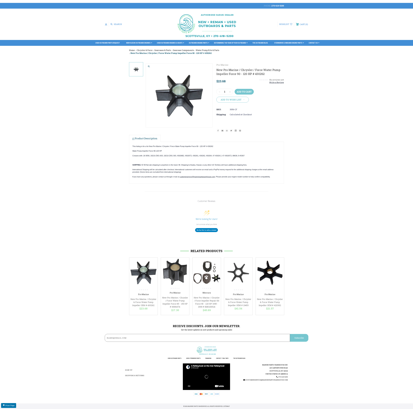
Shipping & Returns (134, 375)
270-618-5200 (277, 5)
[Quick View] (153, 262)
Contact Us (313, 42)
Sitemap (227, 406)
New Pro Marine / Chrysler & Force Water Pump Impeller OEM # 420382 (270, 302)
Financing (208, 358)
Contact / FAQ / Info (222, 358)
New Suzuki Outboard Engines (138, 42)
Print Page (10, 405)
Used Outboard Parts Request (107, 42)
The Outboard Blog (260, 42)
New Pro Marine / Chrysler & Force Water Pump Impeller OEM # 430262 (143, 302)
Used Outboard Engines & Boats (169, 42)
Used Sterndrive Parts (193, 358)
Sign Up (128, 370)
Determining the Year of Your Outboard (230, 42)
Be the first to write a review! (206, 230)
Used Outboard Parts (174, 358)
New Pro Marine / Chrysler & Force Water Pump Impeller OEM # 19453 (238, 302)
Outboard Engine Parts (198, 42)
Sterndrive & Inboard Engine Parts (288, 42)
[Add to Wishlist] (153, 267)
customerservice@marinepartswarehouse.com (197, 177)
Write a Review (276, 82)
